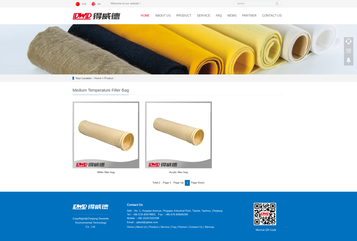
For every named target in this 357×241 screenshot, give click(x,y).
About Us (163, 15)
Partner (249, 15)
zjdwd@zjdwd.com (147, 222)
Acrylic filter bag (178, 172)
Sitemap (209, 226)
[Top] (348, 61)
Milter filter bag (106, 172)
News (232, 15)
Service (203, 15)
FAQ (219, 15)
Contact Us (272, 15)
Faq (173, 226)
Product (183, 15)
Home (145, 15)
